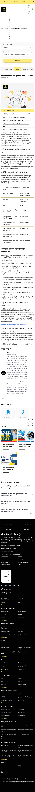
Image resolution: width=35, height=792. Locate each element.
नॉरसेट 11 (3, 663)
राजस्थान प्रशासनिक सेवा (23, 611)
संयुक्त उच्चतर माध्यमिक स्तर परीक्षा (8, 635)
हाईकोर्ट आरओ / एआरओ (6, 700)
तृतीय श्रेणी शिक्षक (21, 596)
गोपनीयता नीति (4, 779)
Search (17, 61)
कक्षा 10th (3, 684)
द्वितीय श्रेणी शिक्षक (5, 599)
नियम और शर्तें (22, 779)
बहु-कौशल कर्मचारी (22, 635)
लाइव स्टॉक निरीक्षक (5, 715)
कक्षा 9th (20, 681)
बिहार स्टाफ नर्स (4, 669)
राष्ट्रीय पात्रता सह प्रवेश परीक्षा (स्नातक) (25, 729)
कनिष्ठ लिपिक (21, 617)
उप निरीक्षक (3, 614)
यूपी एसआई (3, 694)
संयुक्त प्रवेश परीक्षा (21, 712)
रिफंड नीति (13, 779)
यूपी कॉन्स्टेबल (20, 694)
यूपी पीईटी (3, 697)
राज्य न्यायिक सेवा (4, 745)
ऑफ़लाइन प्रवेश (4, 562)
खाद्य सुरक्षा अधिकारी (5, 709)
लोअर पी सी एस (21, 700)
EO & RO (20, 644)
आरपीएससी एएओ (21, 715)
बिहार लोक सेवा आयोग (22, 652)
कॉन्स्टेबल (20, 614)
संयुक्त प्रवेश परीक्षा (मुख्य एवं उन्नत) (25, 725)
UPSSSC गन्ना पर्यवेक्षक (6, 712)
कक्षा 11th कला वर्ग (22, 684)
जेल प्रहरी (3, 617)
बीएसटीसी (3, 602)
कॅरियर (19, 564)
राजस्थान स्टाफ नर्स (21, 666)
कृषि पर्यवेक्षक (21, 709)
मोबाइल (2, 766)
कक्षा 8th (3, 681)
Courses (3, 560)
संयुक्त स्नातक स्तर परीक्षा (23, 627)
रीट (2, 596)
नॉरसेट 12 (20, 663)
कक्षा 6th (3, 678)
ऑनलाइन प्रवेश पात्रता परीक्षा (23, 734)
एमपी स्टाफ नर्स (21, 669)
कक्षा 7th (20, 678)
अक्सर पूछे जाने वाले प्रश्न (23, 562)
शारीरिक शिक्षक (21, 602)
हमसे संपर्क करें (21, 567)
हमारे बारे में (20, 560)
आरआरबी (3, 666)
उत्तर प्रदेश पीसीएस (5, 647)
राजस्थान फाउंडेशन (5, 611)
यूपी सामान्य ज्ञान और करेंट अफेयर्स (25, 697)
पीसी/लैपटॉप (20, 766)
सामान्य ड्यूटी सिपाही (5, 631)
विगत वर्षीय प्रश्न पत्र (5, 564)
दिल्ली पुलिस (20, 631)
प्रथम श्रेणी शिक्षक (21, 599)
